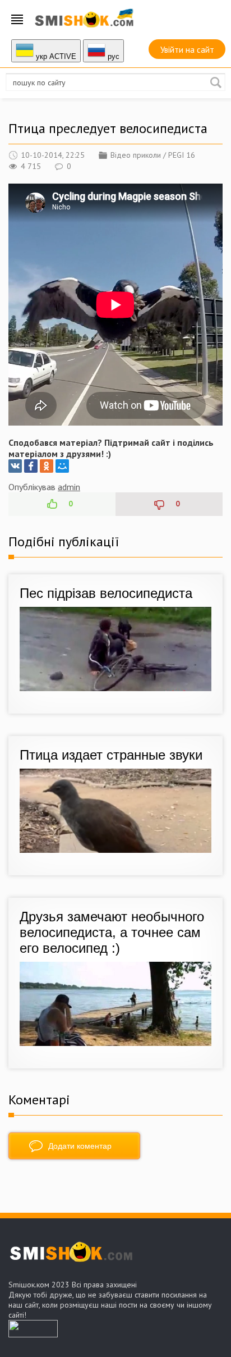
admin (69, 486)
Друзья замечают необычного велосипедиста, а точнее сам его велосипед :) (112, 932)
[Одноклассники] (46, 466)
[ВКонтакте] (15, 466)
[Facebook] (31, 466)
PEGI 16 (181, 155)
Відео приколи (135, 155)
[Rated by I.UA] (33, 1334)
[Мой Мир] (62, 466)
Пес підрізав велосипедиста (106, 593)
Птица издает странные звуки (111, 754)
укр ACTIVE (55, 56)
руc (112, 56)
